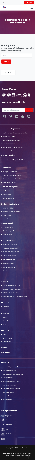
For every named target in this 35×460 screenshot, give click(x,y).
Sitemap (27, 456)
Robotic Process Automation (12, 175)
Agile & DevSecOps (9, 137)
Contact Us (5, 352)
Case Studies (7, 342)
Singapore (8, 416)
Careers (4, 348)
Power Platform (7, 215)
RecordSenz (6, 321)
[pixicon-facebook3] (5, 116)
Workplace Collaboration (10, 248)
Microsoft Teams (8, 399)
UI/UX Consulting (8, 151)
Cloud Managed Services (10, 231)
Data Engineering (8, 264)
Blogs (4, 334)
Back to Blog (8, 72)
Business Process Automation (12, 179)
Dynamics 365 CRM (9, 208)
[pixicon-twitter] (11, 116)
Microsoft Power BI (8, 392)
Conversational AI (8, 198)
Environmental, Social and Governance (15, 296)
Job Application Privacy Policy (21, 453)
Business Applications (10, 204)
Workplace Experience (10, 244)
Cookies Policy (19, 456)
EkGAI (4, 324)
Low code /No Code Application (13, 147)
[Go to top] (30, 455)
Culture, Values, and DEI (10, 293)
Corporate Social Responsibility (12, 289)
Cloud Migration (8, 227)
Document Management (11, 252)
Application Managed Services (13, 160)
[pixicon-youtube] (23, 116)
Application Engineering (10, 129)
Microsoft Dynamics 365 (10, 367)
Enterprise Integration (9, 182)
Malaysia (8, 420)
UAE (7, 429)
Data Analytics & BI (9, 267)
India (7, 439)
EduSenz (5, 310)
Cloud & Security (7, 223)
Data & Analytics (8, 259)
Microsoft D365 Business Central (13, 374)
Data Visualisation (8, 271)
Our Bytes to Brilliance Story (11, 285)
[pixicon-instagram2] (29, 116)
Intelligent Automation (10, 172)
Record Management (9, 255)
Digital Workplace (8, 240)
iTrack (5, 317)
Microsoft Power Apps (9, 385)
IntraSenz (6, 313)
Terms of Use (9, 456)
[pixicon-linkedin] (17, 116)
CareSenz (6, 306)
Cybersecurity (7, 234)
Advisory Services (8, 155)
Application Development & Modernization (16, 133)
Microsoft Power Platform (11, 381)
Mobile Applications (9, 144)
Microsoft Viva (7, 396)
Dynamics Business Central (11, 212)
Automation (6, 168)
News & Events (7, 338)
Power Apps (6, 219)
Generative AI (7, 194)
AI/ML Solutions (7, 191)
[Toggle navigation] (32, 7)
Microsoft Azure (8, 378)
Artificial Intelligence (9, 187)
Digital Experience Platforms (11, 140)
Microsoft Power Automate (11, 389)
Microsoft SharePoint (9, 370)
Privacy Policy (7, 453)
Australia (8, 434)
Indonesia (8, 425)
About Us (4, 281)
